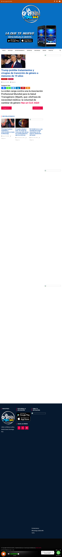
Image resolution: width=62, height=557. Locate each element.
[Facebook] (3, 88)
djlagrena (13, 82)
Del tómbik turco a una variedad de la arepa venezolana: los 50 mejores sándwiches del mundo (36, 132)
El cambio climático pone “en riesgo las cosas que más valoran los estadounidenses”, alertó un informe (22, 132)
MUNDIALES (4, 79)
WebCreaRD (38, 547)
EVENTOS (51, 50)
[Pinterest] (23, 88)
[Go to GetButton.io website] (58, 555)
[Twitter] (13, 88)
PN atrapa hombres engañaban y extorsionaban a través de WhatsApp (8, 131)
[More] (28, 88)
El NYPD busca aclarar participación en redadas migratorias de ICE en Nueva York (38, 108)
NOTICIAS (10, 50)
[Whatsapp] (8, 88)
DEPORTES (29, 50)
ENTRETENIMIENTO (19, 50)
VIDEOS (44, 50)
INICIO (3, 50)
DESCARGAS (37, 50)
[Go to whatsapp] (58, 553)
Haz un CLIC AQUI (30, 102)
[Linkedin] (18, 88)
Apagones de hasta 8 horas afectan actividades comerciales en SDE (7, 108)
